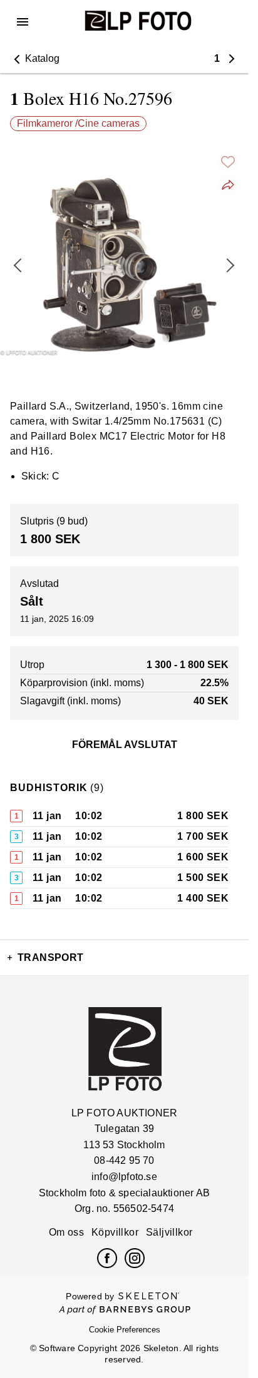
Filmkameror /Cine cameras (78, 123)
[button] (34, 59)
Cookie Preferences (124, 1329)
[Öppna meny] (22, 22)
